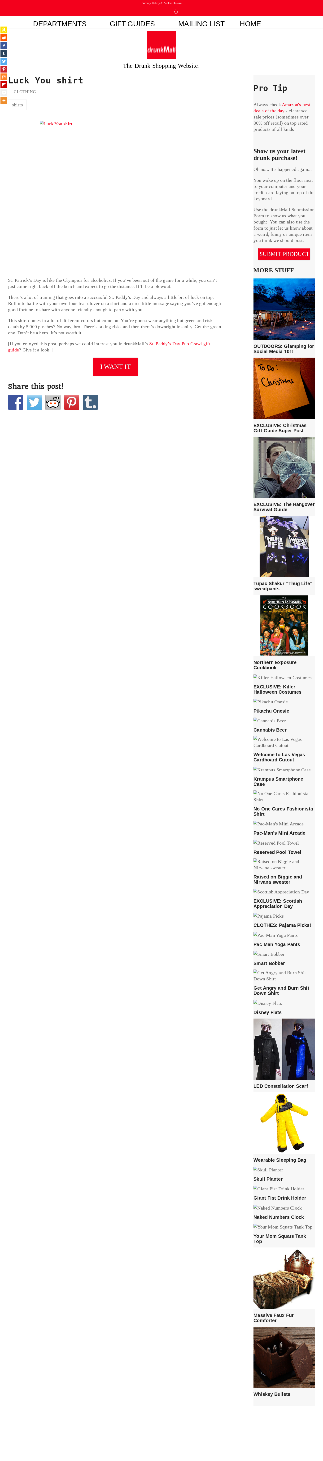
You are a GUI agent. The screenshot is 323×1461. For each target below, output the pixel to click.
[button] (287, 22)
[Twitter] (3, 61)
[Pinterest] (3, 69)
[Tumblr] (3, 53)
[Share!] (15, 402)
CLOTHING (25, 91)
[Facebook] (3, 45)
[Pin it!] (71, 402)
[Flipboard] (3, 84)
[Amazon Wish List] (3, 30)
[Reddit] (3, 37)
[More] (3, 100)
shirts (17, 104)
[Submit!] (53, 402)
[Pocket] (3, 92)
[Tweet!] (34, 402)
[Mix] (3, 76)
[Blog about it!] (90, 402)
